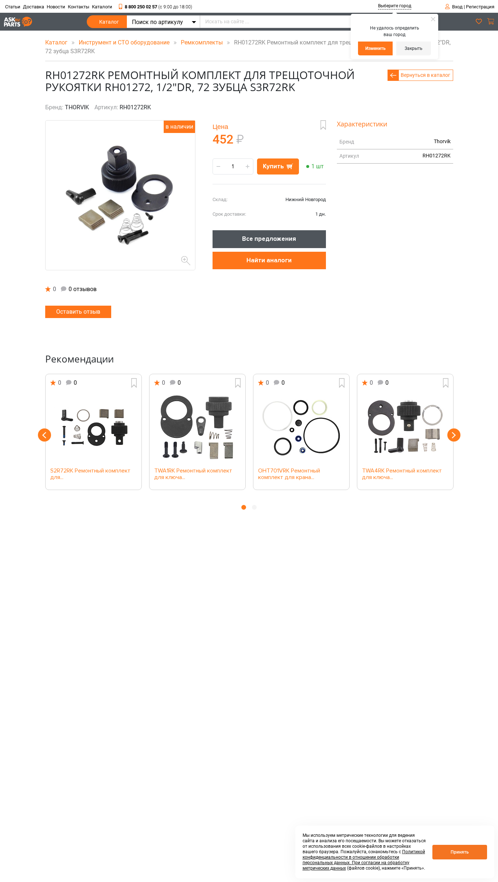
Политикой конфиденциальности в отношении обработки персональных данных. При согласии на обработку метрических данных (364, 860)
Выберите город (394, 5)
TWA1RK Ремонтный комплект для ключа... (193, 474)
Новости (56, 6)
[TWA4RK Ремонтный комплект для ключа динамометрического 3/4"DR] (405, 427)
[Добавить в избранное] (323, 125)
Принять (460, 852)
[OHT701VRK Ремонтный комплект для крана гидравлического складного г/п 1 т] (301, 427)
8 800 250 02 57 (158, 6)
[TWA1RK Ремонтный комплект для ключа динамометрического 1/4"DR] (197, 427)
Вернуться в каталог (425, 75)
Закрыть (414, 48)
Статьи (12, 6)
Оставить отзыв (78, 311)
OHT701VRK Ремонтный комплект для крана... (289, 474)
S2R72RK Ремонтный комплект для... (90, 474)
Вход (457, 6)
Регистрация (480, 6)
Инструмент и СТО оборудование (125, 42)
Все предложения (269, 239)
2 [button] (254, 507)
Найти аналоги (269, 260)
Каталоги (102, 6)
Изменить (375, 48)
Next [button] (453, 435)
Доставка (33, 6)
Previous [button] (44, 435)
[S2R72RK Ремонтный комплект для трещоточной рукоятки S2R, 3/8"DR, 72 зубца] (93, 427)
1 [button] (243, 507)
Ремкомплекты (202, 42)
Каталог (109, 22)
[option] (93, 432)
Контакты (78, 6)
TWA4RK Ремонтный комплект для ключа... (402, 474)
